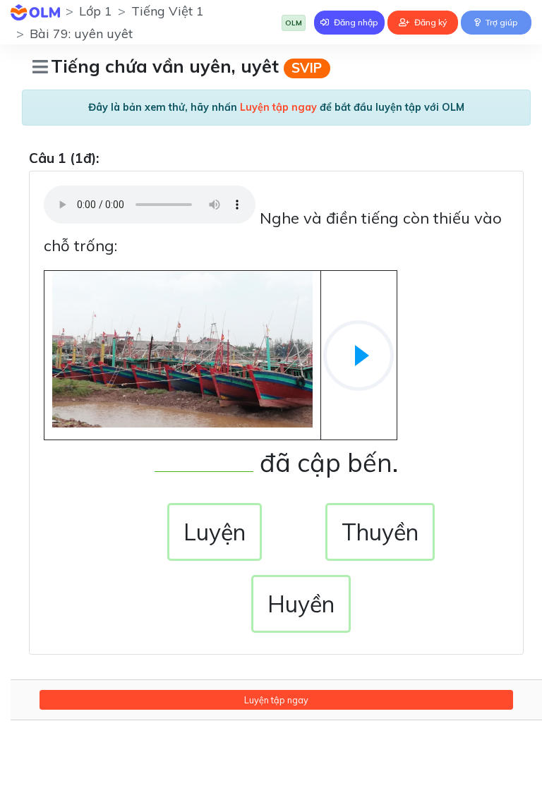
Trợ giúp (500, 22)
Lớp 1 (95, 11)
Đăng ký (429, 22)
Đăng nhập (355, 22)
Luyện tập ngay (276, 699)
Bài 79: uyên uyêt (81, 33)
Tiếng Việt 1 (167, 11)
